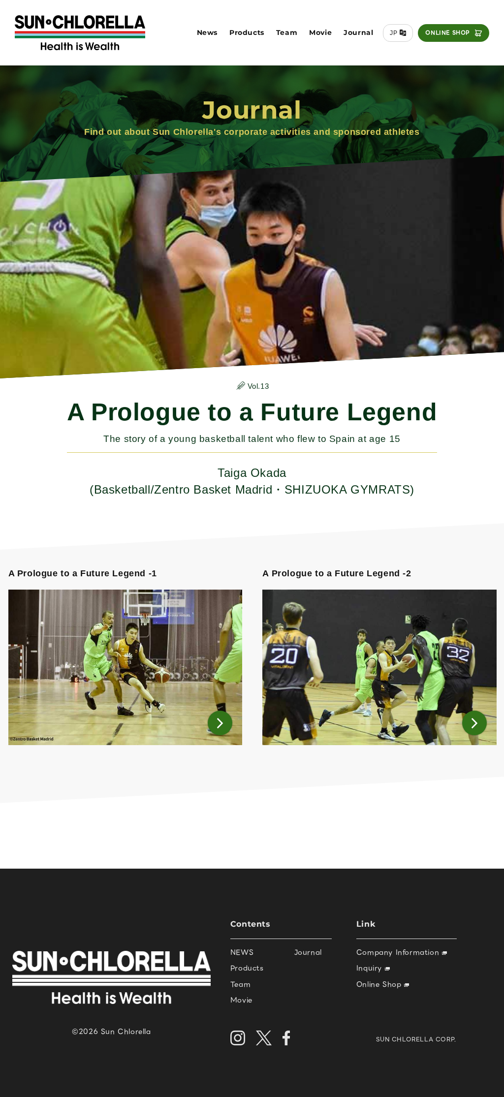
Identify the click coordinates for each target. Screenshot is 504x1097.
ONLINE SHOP (447, 32)
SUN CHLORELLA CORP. (416, 1039)
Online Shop (380, 984)
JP (393, 32)
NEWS (241, 952)
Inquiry (370, 968)
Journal (358, 32)
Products (246, 32)
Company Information (399, 952)
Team (286, 32)
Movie (320, 32)
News (207, 32)
